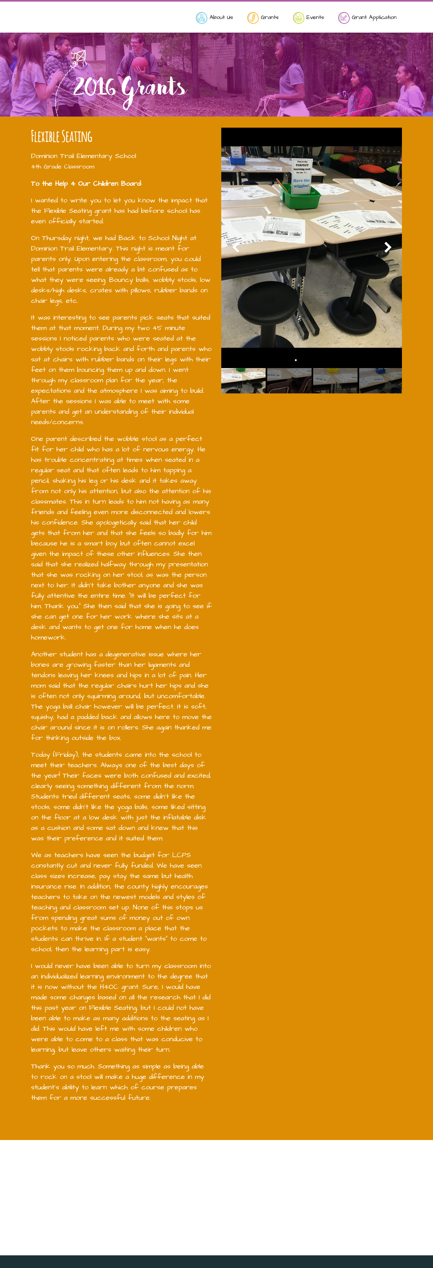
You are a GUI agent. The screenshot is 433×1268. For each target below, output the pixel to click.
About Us (220, 17)
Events (314, 17)
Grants (269, 17)
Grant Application (373, 17)
